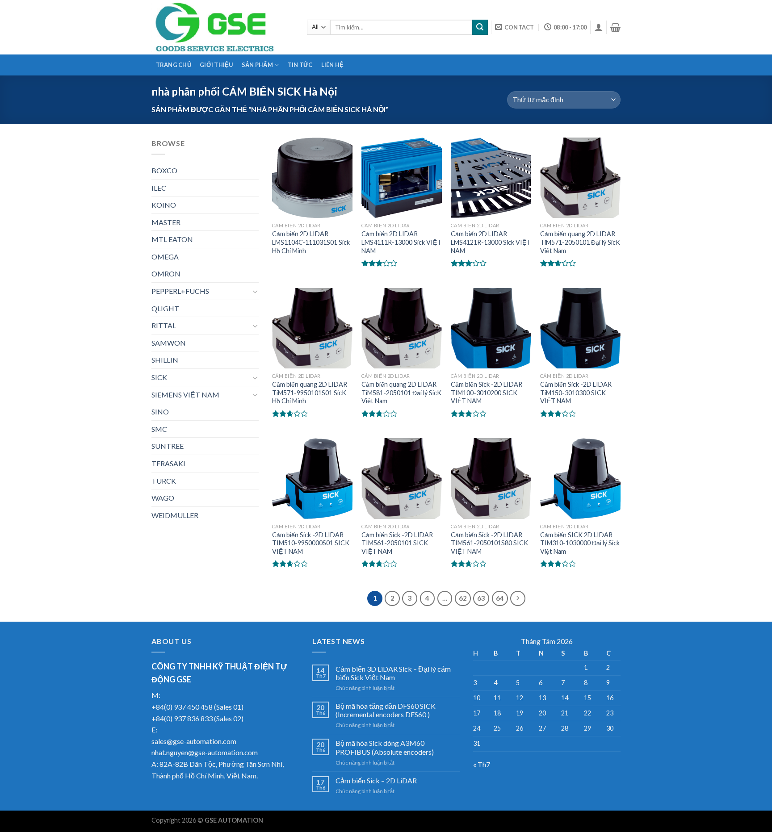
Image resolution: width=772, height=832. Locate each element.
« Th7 (481, 764)
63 (481, 598)
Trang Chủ (173, 64)
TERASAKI (168, 463)
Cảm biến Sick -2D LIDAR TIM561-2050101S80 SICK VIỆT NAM (489, 543)
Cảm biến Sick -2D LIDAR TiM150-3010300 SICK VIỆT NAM (576, 392)
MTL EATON (172, 239)
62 (463, 598)
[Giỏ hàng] (615, 27)
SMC (159, 429)
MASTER (165, 222)
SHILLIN (164, 359)
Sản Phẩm (257, 64)
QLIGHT (165, 308)
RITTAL (163, 325)
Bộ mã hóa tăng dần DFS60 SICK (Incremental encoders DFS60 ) (386, 710)
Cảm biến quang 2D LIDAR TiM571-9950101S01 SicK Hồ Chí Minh (309, 392)
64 (500, 598)
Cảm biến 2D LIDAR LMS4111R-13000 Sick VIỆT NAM (401, 242)
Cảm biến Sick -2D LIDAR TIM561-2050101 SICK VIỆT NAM (397, 543)
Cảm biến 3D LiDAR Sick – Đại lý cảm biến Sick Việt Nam (393, 673)
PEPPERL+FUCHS (180, 291)
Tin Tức (300, 64)
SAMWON (168, 343)
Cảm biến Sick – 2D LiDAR (376, 780)
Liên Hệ (332, 64)
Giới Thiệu (216, 64)
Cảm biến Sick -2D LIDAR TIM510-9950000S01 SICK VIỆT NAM (310, 543)
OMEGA (165, 256)
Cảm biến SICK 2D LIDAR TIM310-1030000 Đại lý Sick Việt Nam (580, 543)
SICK (159, 377)
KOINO (163, 205)
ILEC (158, 188)
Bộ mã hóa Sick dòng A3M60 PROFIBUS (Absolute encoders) (385, 747)
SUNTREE (167, 446)
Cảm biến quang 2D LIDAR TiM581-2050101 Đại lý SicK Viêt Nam (401, 392)
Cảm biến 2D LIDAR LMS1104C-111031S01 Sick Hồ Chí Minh (311, 242)
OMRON (165, 273)
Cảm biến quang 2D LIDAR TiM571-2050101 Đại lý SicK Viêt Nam (580, 242)
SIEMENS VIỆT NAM (185, 394)
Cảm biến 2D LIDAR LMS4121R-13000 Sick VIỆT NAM (491, 242)
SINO (160, 411)
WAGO (162, 497)
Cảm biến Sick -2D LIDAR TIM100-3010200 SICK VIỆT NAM (486, 392)
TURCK (163, 481)
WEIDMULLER (174, 515)
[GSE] (222, 27)
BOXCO (164, 170)
